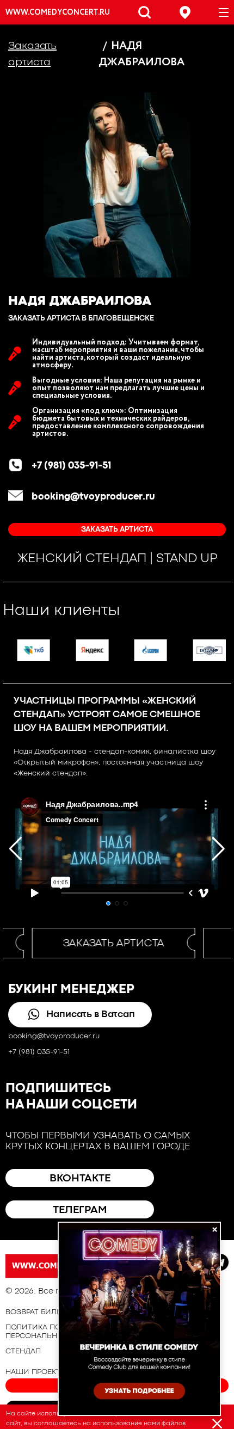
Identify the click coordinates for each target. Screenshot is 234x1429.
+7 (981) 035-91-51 (71, 466)
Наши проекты (36, 1372)
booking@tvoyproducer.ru (93, 497)
